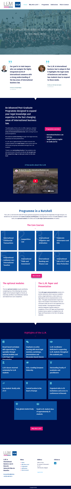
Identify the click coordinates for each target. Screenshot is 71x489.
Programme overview (53, 129)
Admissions (54, 4)
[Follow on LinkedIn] (55, 463)
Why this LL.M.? (33, 4)
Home (25, 4)
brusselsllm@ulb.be (9, 474)
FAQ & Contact (64, 4)
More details (36, 276)
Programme (45, 4)
